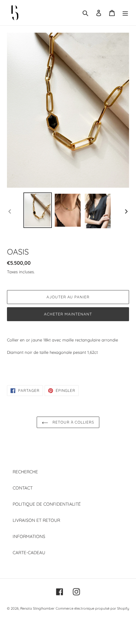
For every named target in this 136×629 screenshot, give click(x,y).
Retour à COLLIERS (72, 422)
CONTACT (23, 488)
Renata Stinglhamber (37, 608)
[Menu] (125, 12)
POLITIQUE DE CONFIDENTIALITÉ (47, 504)
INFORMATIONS (29, 536)
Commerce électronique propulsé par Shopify (92, 608)
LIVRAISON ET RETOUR (36, 520)
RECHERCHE (25, 472)
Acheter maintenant (68, 314)
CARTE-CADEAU (29, 552)
